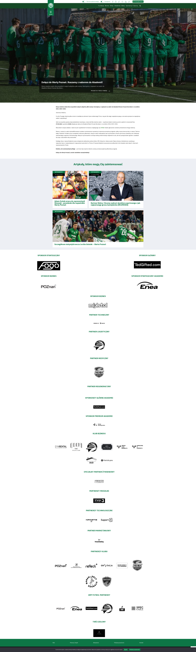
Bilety (123, 5)
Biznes (107, 5)
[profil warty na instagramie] (115, 1)
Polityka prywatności (119, 642)
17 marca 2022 (95, 174)
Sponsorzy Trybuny (132, 5)
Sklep (111, 5)
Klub (54, 642)
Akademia (117, 5)
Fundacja (101, 5)
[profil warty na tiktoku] (129, 1)
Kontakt (141, 642)
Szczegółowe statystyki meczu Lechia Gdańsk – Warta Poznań (80, 244)
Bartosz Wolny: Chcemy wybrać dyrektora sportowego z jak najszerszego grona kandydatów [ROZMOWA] (115, 204)
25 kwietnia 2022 (59, 214)
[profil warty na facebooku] (112, 1)
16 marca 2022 (59, 174)
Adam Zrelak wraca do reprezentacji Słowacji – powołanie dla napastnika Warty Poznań (69, 203)
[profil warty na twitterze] (119, 1)
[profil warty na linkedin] (126, 1)
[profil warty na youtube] (122, 1)
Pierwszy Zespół (74, 642)
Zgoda (125, 649)
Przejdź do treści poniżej (99, 90)
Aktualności (96, 642)
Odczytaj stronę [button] (139, 1)
